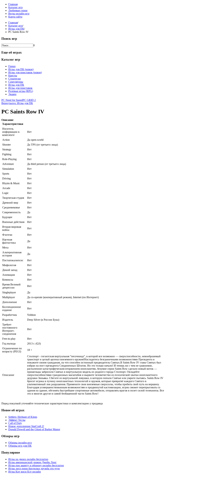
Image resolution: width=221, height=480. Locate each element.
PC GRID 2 (29, 100)
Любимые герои (17, 10)
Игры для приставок (20, 88)
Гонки (12, 66)
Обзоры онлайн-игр (20, 442)
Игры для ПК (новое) (20, 69)
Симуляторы (15, 81)
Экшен (12, 94)
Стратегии (14, 78)
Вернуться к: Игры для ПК (17, 103)
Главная (13, 4)
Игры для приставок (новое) (25, 72)
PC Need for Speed (12, 100)
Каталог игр (15, 7)
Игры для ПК (16, 28)
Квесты (12, 75)
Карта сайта (15, 16)
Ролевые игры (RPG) (20, 91)
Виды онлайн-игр (18, 13)
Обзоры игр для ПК (20, 445)
